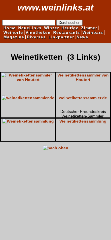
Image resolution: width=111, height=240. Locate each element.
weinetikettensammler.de (83, 98)
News (82, 37)
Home (9, 28)
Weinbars (93, 32)
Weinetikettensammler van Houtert (83, 77)
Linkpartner (61, 37)
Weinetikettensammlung (82, 121)
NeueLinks (30, 28)
